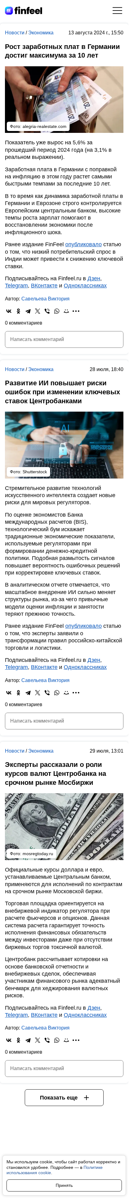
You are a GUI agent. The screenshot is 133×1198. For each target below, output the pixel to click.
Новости (15, 32)
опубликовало (83, 244)
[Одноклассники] (18, 311)
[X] (37, 311)
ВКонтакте (44, 285)
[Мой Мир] (66, 311)
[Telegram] (28, 311)
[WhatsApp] (57, 311)
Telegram (16, 285)
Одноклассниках (85, 285)
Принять (64, 1185)
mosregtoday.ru (38, 853)
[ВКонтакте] (9, 311)
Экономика (41, 32)
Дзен (94, 278)
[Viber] (47, 311)
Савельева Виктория (45, 298)
